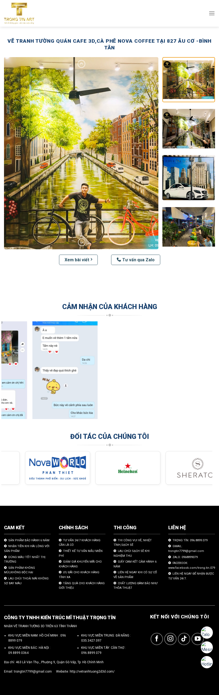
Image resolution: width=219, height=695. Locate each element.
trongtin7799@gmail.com (33, 671)
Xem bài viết (77, 259)
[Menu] (212, 13)
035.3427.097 (91, 640)
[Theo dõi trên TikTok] (184, 639)
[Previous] (12, 372)
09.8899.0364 (18, 653)
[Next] (201, 372)
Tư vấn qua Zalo (138, 259)
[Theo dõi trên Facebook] (157, 639)
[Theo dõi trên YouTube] (197, 639)
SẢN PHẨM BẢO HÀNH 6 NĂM (28, 540)
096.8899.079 (91, 653)
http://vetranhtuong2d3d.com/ (92, 671)
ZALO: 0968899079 (185, 557)
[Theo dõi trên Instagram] (170, 639)
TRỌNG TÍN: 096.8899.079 (190, 540)
